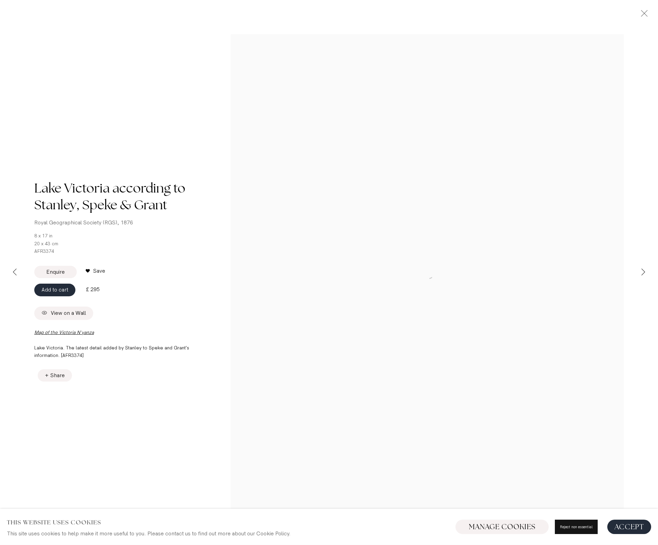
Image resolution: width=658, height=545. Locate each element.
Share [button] (57, 375)
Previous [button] (14, 272)
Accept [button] (629, 527)
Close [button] (642, 15)
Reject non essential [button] (576, 527)
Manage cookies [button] (502, 527)
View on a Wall (68, 313)
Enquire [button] (55, 272)
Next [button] (643, 272)
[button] (95, 271)
